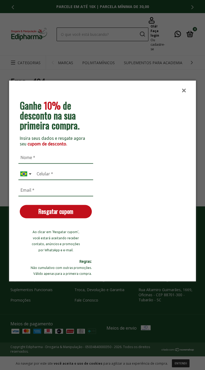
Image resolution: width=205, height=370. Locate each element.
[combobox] (26, 174)
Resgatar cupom (55, 211)
